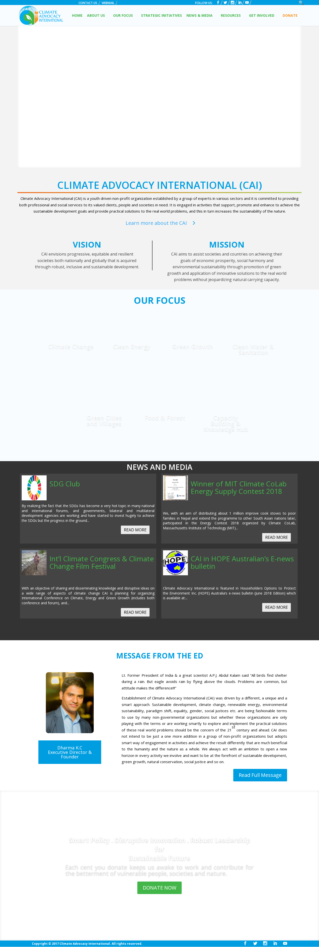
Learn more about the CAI (156, 223)
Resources (231, 16)
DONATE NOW (159, 887)
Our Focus (123, 16)
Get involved (261, 16)
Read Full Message (260, 775)
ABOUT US (96, 16)
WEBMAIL (108, 3)
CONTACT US (88, 3)
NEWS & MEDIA (199, 16)
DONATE (290, 16)
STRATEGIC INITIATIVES (161, 16)
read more (135, 530)
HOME (77, 16)
